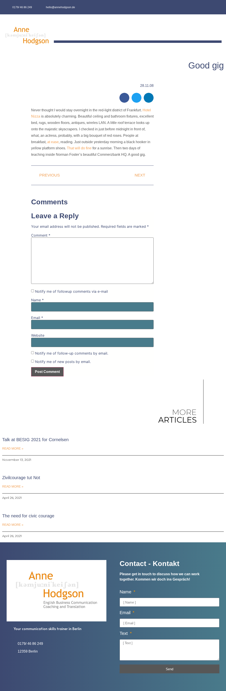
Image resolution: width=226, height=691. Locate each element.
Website (37, 335)
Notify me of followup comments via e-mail (71, 291)
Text (124, 633)
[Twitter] (217, 7)
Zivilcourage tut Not (21, 477)
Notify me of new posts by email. (63, 361)
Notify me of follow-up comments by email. (71, 353)
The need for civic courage (28, 515)
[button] (218, 30)
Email (37, 317)
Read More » (12, 448)
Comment (40, 235)
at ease (53, 142)
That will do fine (79, 148)
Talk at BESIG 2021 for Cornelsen (35, 439)
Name (37, 300)
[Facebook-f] (208, 7)
